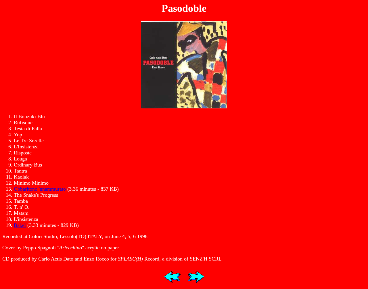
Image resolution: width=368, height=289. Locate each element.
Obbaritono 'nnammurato (40, 189)
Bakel (20, 225)
